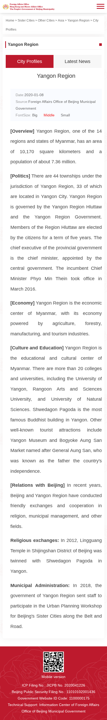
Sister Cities (26, 20)
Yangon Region (79, 20)
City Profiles (29, 61)
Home (10, 20)
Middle (49, 115)
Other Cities (46, 20)
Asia (61, 20)
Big (34, 115)
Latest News (77, 61)
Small (65, 115)
